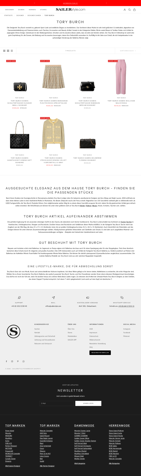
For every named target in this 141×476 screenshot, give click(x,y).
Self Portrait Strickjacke (82, 446)
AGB (91, 329)
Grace (42, 448)
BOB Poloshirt (114, 454)
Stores (43, 9)
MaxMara (8, 438)
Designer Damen (34, 15)
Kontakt (37, 332)
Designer (9, 9)
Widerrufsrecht (94, 340)
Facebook (126, 332)
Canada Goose (10, 459)
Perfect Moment (11, 446)
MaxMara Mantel (80, 451)
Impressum (93, 332)
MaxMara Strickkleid (81, 454)
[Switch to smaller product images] (8, 51)
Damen (21, 9)
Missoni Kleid (79, 456)
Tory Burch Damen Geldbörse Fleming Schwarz (87, 159)
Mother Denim (79, 459)
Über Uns (71, 329)
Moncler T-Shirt (79, 433)
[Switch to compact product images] (12, 51)
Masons (42, 451)
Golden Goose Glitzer (81, 438)
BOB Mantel (113, 451)
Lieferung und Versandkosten (44, 340)
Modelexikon (72, 336)
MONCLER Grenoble (12, 454)
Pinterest (126, 336)
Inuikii (42, 461)
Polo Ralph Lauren (46, 438)
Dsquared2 (9, 451)
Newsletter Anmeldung (97, 343)
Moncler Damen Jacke (82, 431)
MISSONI (8, 436)
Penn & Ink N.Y (45, 454)
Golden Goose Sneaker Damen (85, 441)
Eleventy (8, 461)
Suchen (37, 329)
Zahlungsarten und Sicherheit (44, 336)
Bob (41, 459)
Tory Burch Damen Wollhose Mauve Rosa (121, 102)
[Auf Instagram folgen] (12, 361)
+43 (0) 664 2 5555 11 (126, 306)
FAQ (91, 347)
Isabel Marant (45, 436)
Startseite (8, 15)
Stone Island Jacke (115, 433)
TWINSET (8, 456)
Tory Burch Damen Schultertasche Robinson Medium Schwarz (87, 103)
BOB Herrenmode (115, 448)
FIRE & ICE (113, 456)
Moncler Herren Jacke (117, 438)
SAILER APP (72, 340)
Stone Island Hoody (116, 436)
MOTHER (8, 448)
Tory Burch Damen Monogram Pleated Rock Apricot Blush (53, 102)
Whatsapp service (122, 303)
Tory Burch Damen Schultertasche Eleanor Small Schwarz (19, 103)
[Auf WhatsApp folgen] (23, 361)
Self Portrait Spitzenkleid (83, 448)
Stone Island (9, 431)
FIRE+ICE (8, 443)
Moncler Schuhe (115, 441)
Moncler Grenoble (46, 431)
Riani (41, 443)
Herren (32, 9)
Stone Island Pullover (116, 431)
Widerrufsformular (100, 353)
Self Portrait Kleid (80, 443)
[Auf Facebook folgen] (6, 361)
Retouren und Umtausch (43, 343)
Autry (7, 441)
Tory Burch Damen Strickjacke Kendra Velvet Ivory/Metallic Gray (53, 160)
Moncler (8, 433)
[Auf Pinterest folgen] (18, 361)
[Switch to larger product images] (4, 51)
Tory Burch (19, 98)
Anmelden (88, 403)
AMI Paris (43, 433)
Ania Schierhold (45, 446)
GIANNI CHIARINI (81, 436)
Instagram (126, 329)
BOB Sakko (113, 446)
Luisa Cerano (44, 456)
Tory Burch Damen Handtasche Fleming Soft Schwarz (19, 160)
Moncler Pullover (115, 443)
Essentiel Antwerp (46, 441)
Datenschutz (93, 336)
